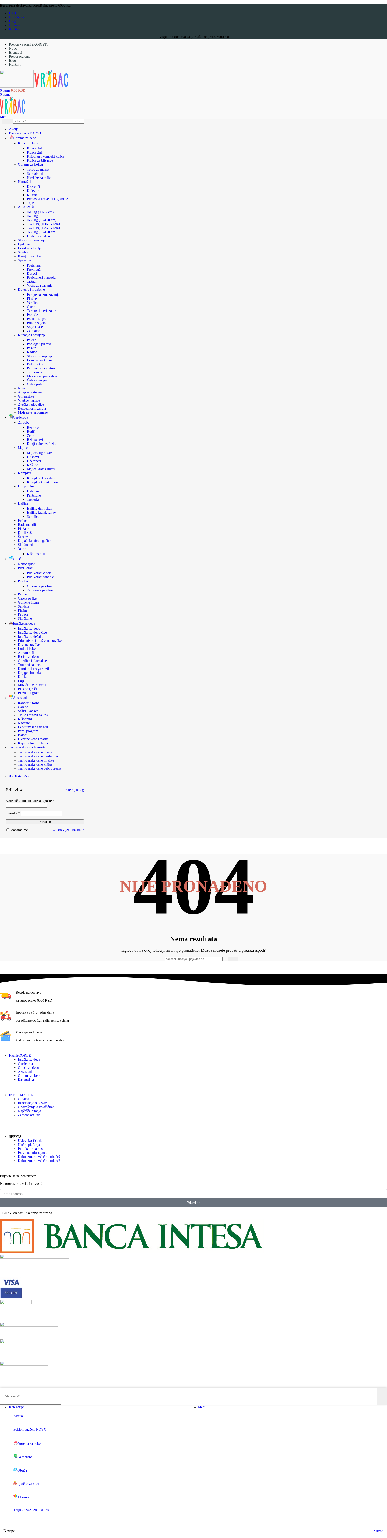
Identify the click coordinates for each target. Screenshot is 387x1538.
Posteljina (34, 265)
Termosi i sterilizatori (41, 311)
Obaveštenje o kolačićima (36, 1107)
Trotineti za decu (29, 665)
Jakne (22, 549)
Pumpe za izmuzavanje (43, 295)
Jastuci (31, 281)
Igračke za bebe (29, 628)
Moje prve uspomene (33, 412)
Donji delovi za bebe (41, 444)
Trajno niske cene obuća (35, 752)
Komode (33, 195)
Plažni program (28, 693)
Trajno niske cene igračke (36, 760)
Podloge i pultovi (39, 344)
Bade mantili (27, 524)
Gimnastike (26, 396)
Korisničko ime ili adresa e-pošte (30, 801)
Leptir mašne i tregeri (33, 727)
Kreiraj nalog (74, 790)
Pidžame (24, 528)
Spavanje (24, 260)
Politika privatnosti (31, 1149)
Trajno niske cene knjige (35, 764)
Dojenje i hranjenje (31, 289)
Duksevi (33, 457)
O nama (23, 1099)
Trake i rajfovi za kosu (33, 715)
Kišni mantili (36, 554)
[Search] (233, 959)
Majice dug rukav (39, 453)
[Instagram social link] (8, 1124)
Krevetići (33, 187)
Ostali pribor (36, 384)
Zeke (30, 436)
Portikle (32, 315)
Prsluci (23, 520)
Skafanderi (25, 545)
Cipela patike (27, 598)
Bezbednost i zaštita (32, 408)
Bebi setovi (35, 440)
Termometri (35, 372)
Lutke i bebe (27, 648)
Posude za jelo (37, 319)
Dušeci (32, 273)
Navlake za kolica (39, 177)
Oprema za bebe (29, 1075)
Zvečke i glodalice (31, 404)
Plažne (22, 610)
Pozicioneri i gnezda (41, 277)
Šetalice (23, 252)
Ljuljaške (24, 244)
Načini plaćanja (29, 1145)
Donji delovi (27, 486)
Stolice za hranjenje (31, 240)
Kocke (22, 677)
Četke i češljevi (37, 380)
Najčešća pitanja (29, 1111)
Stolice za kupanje (40, 356)
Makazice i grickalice (42, 376)
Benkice (33, 427)
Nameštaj (24, 181)
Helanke (33, 491)
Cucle (31, 307)
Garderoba (25, 1063)
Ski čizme (25, 618)
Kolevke (33, 191)
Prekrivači (34, 269)
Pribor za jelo (36, 323)
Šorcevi (23, 537)
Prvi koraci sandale (40, 577)
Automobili (26, 652)
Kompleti (24, 473)
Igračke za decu (29, 1059)
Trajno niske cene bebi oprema (39, 768)
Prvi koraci (25, 568)
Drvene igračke (29, 644)
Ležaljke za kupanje (41, 360)
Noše (21, 388)
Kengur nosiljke (29, 256)
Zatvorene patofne (40, 590)
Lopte (22, 681)
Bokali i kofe (36, 364)
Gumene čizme (28, 602)
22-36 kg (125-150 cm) (43, 228)
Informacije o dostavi (33, 1103)
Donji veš (25, 532)
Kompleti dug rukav (41, 478)
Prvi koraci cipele (39, 573)
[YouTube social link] (14, 1124)
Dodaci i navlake (39, 236)
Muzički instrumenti (32, 685)
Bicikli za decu (28, 657)
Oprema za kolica (30, 164)
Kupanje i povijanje (32, 335)
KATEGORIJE (20, 1055)
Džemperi (34, 461)
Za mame (33, 331)
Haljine (23, 503)
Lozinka (13, 813)
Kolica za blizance (40, 160)
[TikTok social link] (20, 1124)
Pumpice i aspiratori (41, 368)
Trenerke (33, 499)
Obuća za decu (28, 1067)
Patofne (23, 581)
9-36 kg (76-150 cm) (41, 232)
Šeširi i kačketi (28, 711)
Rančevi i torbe (28, 703)
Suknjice (33, 516)
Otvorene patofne (39, 586)
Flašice (32, 299)
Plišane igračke (28, 689)
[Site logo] (17, 86)
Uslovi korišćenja (30, 1140)
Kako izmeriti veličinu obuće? (39, 1157)
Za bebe (23, 422)
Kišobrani (25, 719)
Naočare (24, 723)
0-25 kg (32, 216)
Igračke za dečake (30, 636)
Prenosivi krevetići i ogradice (47, 199)
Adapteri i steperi (30, 392)
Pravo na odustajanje (32, 1153)
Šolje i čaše (35, 327)
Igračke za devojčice (32, 632)
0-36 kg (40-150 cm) (41, 220)
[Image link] (132, 1252)
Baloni (22, 735)
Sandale (23, 606)
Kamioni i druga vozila (34, 669)
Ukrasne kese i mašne (33, 739)
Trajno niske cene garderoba (38, 756)
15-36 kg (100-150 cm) (43, 224)
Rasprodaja (26, 1079)
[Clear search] (379, 121)
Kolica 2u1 (35, 152)
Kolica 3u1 (35, 148)
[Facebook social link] (3, 1124)
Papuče (23, 614)
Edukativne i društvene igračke (40, 640)
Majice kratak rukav (41, 469)
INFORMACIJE (21, 1095)
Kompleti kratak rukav (43, 482)
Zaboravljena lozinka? (68, 830)
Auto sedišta (26, 207)
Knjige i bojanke (29, 673)
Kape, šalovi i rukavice (34, 743)
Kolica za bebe (28, 143)
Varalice (32, 303)
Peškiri (32, 348)
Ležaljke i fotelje (29, 248)
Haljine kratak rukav (41, 512)
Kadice (32, 352)
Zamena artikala (29, 1115)
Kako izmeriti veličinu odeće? (39, 1161)
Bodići (31, 431)
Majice (23, 448)
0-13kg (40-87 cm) (40, 212)
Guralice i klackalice (32, 661)
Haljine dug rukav (39, 508)
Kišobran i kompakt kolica (45, 156)
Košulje (32, 465)
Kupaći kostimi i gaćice (34, 541)
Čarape (23, 707)
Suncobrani (35, 173)
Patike (22, 594)
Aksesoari (25, 1071)
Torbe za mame (38, 169)
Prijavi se (45, 821)
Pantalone (34, 495)
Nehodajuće (26, 564)
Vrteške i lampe (29, 400)
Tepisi (31, 203)
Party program (28, 731)
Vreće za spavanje (39, 285)
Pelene (31, 340)
